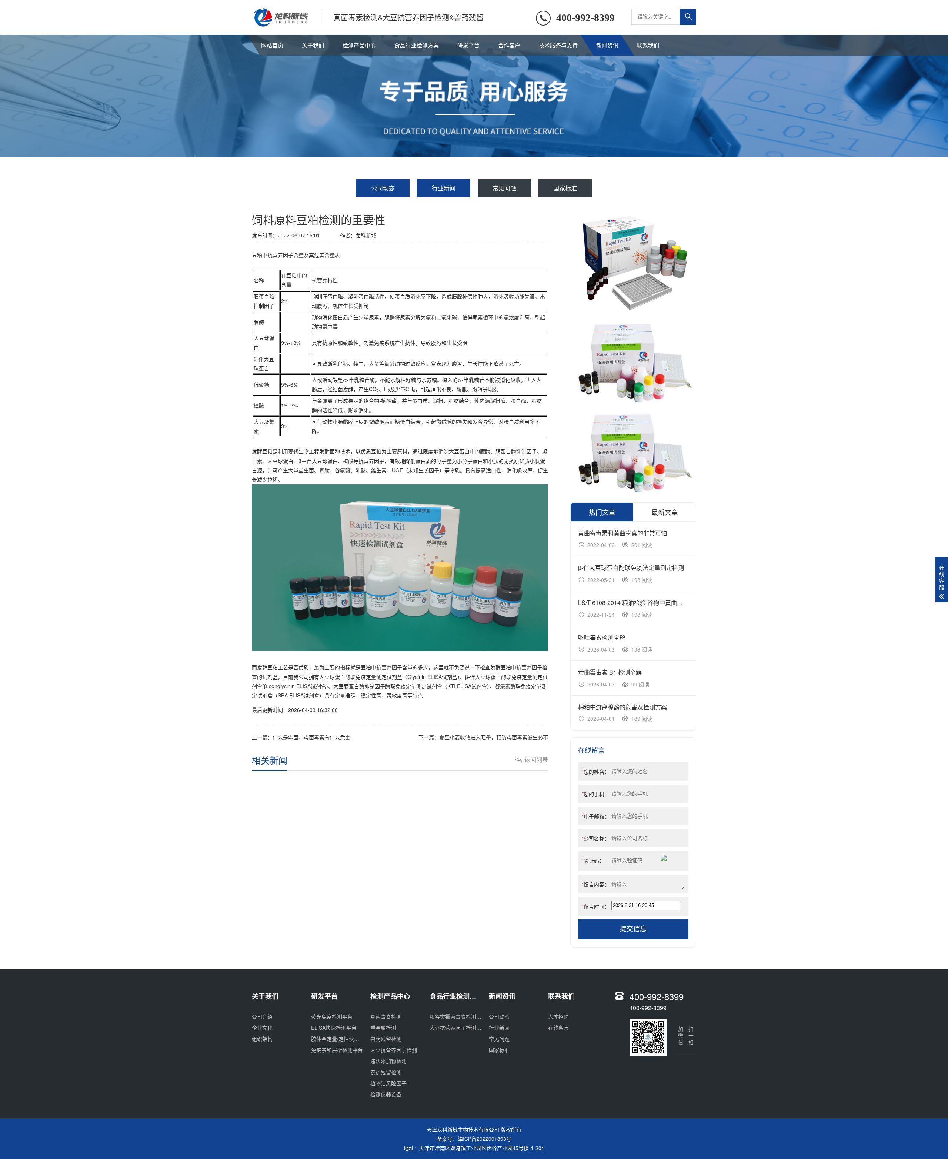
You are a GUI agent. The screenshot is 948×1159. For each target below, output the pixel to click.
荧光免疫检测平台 (332, 1016)
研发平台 (468, 45)
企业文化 (262, 1027)
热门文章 (602, 512)
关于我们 (313, 45)
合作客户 (509, 45)
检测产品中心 (359, 45)
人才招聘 (558, 1016)
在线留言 (558, 1027)
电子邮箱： (596, 816)
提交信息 (633, 929)
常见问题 (504, 188)
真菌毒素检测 (385, 1016)
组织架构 (262, 1038)
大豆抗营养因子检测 (393, 1049)
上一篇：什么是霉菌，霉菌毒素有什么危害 (301, 737)
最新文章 (664, 512)
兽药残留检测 (385, 1038)
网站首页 (272, 45)
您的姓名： (596, 771)
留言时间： (596, 906)
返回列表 (536, 760)
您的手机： (596, 793)
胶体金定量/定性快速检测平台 (345, 1038)
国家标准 (565, 188)
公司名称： (596, 838)
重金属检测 (383, 1027)
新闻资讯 (607, 45)
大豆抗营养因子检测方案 (458, 1027)
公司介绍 (262, 1016)
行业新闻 (443, 188)
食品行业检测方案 (416, 45)
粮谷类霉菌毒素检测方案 (458, 1016)
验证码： (593, 860)
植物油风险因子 (388, 1083)
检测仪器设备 (385, 1094)
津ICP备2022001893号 (484, 1138)
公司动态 (383, 188)
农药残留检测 (385, 1072)
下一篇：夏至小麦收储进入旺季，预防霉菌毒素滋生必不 (483, 737)
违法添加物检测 (388, 1061)
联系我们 (648, 45)
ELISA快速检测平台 (334, 1027)
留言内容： (596, 884)
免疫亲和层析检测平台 (337, 1049)
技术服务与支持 (558, 45)
